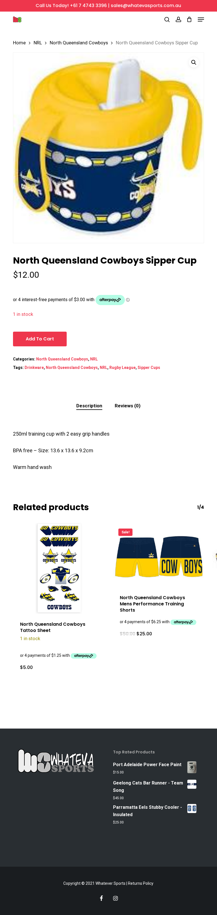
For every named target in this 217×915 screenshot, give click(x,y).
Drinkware (34, 367)
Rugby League (122, 367)
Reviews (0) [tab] (127, 405)
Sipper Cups (149, 367)
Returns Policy (140, 883)
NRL (38, 42)
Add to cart (40, 339)
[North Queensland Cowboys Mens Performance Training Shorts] (158, 555)
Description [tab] (89, 405)
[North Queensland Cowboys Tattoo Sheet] (58, 568)
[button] (201, 19)
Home (19, 42)
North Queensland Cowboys (79, 42)
